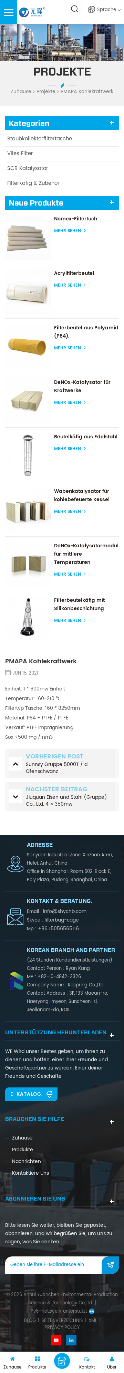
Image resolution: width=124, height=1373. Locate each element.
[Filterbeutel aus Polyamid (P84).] (28, 346)
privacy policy (62, 1327)
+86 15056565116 (58, 929)
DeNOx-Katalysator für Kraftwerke (82, 386)
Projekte (46, 91)
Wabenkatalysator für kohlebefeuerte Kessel (82, 495)
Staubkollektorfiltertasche (39, 139)
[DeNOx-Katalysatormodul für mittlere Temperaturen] (28, 564)
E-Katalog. (26, 1094)
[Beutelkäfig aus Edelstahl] (28, 455)
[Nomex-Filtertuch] (28, 237)
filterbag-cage (61, 920)
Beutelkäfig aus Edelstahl (85, 437)
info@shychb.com (64, 911)
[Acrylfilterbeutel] (28, 292)
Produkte (22, 1149)
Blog (30, 1320)
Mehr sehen (67, 231)
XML (93, 1320)
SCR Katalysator (27, 168)
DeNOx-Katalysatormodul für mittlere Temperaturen (86, 554)
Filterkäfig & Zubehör (33, 183)
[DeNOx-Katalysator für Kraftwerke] (28, 401)
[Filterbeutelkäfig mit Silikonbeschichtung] (28, 619)
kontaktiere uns (30, 1173)
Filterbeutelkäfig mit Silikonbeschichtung (79, 604)
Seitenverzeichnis (62, 1320)
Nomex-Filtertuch (75, 219)
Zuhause (21, 91)
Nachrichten (26, 1161)
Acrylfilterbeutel (74, 273)
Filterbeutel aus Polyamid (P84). (86, 332)
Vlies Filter (20, 153)
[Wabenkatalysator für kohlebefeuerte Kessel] (28, 510)
